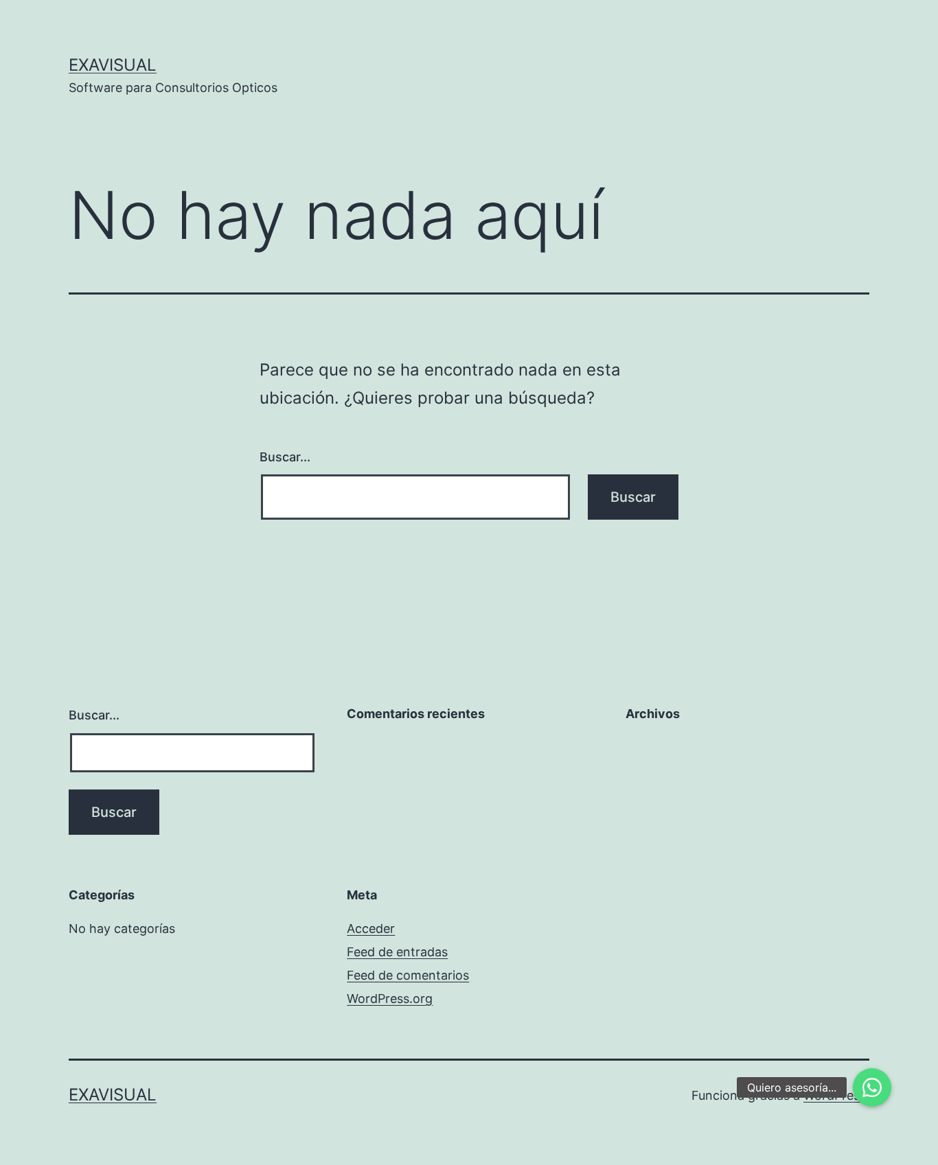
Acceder (371, 928)
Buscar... (285, 457)
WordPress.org (390, 998)
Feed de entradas (397, 952)
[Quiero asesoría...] (872, 1087)
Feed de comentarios (408, 975)
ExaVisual (113, 65)
